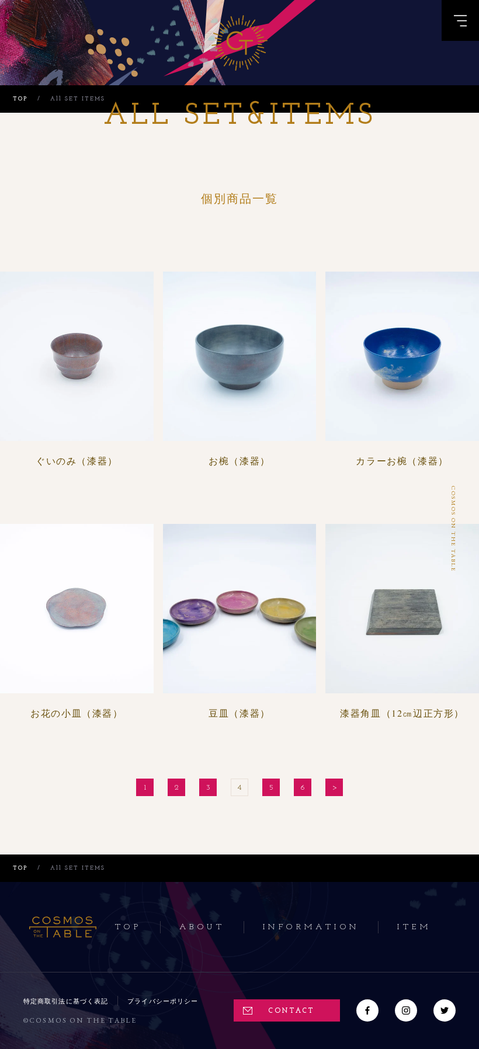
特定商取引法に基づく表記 (65, 1000)
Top (128, 927)
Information (311, 927)
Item (414, 927)
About (202, 927)
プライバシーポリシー (162, 1000)
